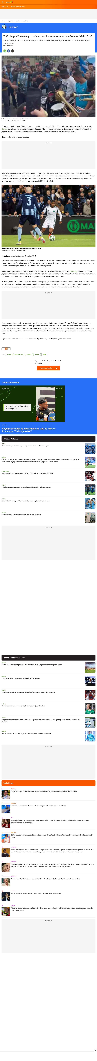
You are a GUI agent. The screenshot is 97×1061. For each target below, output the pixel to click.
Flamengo (73, 271)
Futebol (18, 21)
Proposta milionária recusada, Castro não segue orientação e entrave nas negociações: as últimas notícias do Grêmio (41, 721)
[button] (2, 2)
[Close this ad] (95, 1050)
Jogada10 (29, 354)
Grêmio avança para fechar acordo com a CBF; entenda (21, 515)
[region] (48, 1056)
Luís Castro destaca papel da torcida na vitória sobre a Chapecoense (26, 487)
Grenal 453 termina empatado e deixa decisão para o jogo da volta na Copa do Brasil (32, 665)
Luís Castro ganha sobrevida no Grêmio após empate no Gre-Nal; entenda (28, 692)
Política (13, 788)
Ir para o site (9, 2)
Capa (3, 21)
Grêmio (26, 21)
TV (11, 818)
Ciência (13, 905)
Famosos (13, 847)
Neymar (4, 425)
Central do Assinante (18, 6)
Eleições (13, 803)
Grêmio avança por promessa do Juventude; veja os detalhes (23, 706)
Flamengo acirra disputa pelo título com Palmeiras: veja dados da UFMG (27, 473)
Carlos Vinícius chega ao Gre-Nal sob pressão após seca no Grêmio (25, 501)
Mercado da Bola (19, 354)
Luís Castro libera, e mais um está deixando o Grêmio (21, 678)
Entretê (13, 876)
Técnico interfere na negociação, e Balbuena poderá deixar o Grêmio (26, 733)
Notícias (13, 891)
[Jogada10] (6, 348)
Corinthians (5, 471)
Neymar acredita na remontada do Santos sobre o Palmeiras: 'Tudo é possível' (29, 430)
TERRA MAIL (5, 6)
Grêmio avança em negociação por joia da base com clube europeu (25, 446)
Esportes (10, 21)
